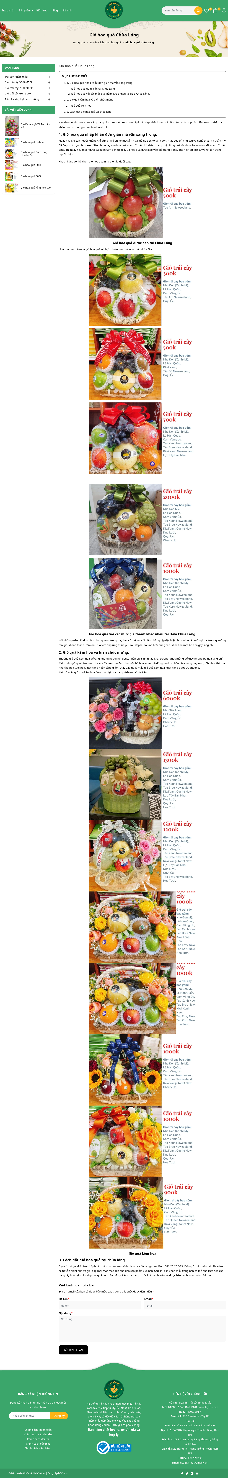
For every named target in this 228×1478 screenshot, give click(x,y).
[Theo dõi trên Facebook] (182, 1473)
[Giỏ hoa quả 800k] (12, 165)
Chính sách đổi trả (38, 1439)
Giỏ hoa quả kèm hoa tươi (36, 187)
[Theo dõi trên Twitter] (187, 1473)
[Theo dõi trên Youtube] (197, 1473)
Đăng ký (59, 1416)
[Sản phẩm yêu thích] (206, 10)
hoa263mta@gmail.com (194, 1462)
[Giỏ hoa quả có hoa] (12, 142)
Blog (55, 10)
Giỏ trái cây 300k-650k (19, 82)
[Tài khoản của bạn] (224, 10)
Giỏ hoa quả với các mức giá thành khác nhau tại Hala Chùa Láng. (110, 93)
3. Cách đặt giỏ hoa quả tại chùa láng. (89, 111)
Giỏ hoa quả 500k (31, 176)
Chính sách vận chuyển (38, 1434)
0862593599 (195, 1458)
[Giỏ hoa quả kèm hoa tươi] (12, 187)
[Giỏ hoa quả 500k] (12, 176)
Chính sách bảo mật (38, 1443)
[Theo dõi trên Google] (192, 1473)
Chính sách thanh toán (38, 1429)
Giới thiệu (41, 10)
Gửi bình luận (73, 1350)
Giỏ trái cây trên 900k (18, 93)
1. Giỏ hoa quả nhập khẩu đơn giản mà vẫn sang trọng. (100, 82)
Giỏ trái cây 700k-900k (19, 88)
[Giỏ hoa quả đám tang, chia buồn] (12, 153)
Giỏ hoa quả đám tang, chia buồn (34, 154)
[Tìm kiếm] (198, 10)
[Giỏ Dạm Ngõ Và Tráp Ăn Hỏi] (12, 126)
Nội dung (65, 1313)
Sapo (65, 1473)
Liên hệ (67, 10)
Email (148, 1299)
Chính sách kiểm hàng (38, 1448)
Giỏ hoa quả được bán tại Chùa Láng (93, 88)
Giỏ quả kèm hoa (81, 105)
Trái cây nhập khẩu (16, 76)
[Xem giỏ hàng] (215, 10)
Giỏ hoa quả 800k (31, 165)
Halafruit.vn (39, 1473)
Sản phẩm (25, 10)
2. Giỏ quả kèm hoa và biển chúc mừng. (90, 99)
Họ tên (64, 1299)
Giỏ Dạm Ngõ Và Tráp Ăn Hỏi (35, 126)
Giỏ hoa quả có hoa (32, 142)
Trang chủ (7, 10)
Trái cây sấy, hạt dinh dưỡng (22, 99)
